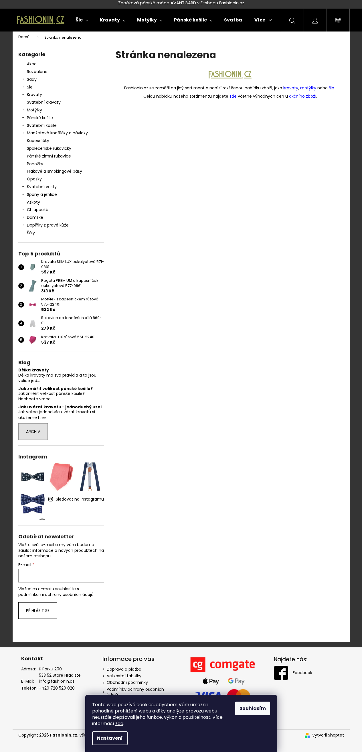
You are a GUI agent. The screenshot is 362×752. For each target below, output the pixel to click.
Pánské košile (40, 118)
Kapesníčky (38, 140)
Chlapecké (37, 209)
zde (119, 723)
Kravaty (34, 94)
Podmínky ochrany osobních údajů (135, 692)
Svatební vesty (42, 187)
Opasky (34, 179)
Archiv (33, 431)
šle (331, 88)
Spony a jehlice (42, 194)
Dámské (35, 217)
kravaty (290, 88)
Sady (32, 79)
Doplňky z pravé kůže (48, 225)
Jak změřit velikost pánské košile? (55, 389)
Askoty (33, 202)
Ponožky (35, 164)
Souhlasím (253, 708)
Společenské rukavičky (49, 148)
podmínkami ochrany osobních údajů (56, 594)
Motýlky (34, 110)
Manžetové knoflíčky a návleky (57, 133)
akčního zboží (302, 96)
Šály (31, 233)
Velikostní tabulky (124, 676)
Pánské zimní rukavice (49, 156)
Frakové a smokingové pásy (54, 171)
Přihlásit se (38, 610)
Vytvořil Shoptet (328, 735)
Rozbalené (37, 71)
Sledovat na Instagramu (80, 499)
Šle (30, 87)
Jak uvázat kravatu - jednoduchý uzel (60, 407)
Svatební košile (42, 125)
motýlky (308, 88)
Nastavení (110, 738)
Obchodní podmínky (127, 682)
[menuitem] (82, 20)
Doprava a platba (124, 669)
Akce (32, 64)
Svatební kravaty (44, 102)
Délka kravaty (33, 370)
